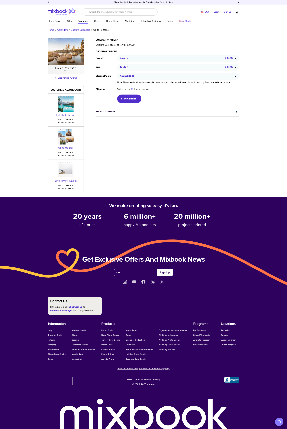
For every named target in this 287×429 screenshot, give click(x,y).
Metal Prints (132, 330)
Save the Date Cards (136, 358)
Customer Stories (80, 344)
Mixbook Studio (79, 330)
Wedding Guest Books (169, 344)
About (74, 335)
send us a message (61, 310)
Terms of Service (143, 379)
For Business (199, 330)
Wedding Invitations (168, 335)
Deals (169, 21)
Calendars (83, 21)
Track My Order (55, 335)
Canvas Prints (108, 349)
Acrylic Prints (107, 358)
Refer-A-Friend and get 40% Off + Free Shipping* (143, 368)
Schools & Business (151, 21)
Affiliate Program (201, 339)
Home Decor (112, 21)
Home (51, 30)
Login (216, 11)
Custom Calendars (80, 30)
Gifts (69, 21)
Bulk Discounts (200, 344)
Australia (225, 330)
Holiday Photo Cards (136, 354)
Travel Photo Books (110, 339)
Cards (97, 21)
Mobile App (77, 354)
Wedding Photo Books (169, 339)
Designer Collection (135, 339)
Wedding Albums (167, 349)
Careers (75, 339)
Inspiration (77, 358)
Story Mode (53, 349)
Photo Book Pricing (57, 354)
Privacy (156, 379)
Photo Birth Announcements (139, 349)
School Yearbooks (201, 335)
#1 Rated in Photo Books (83, 349)
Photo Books (54, 21)
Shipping (52, 344)
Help (50, 330)
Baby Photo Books (110, 335)
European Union (228, 339)
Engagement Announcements (173, 330)
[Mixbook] (62, 12)
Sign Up (227, 11)
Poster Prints (107, 354)
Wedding (130, 21)
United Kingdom (228, 344)
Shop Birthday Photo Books (158, 2)
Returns (51, 339)
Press (129, 379)
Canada (224, 335)
